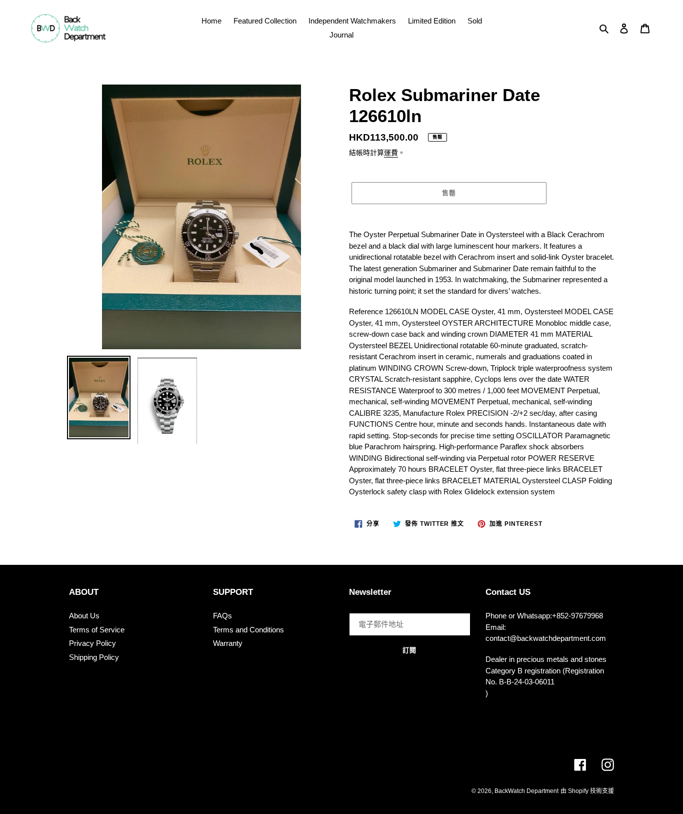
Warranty (227, 643)
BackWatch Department (526, 790)
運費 (391, 153)
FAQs (222, 615)
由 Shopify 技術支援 (587, 790)
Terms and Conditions (248, 629)
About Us (84, 615)
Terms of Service (96, 629)
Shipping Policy (94, 657)
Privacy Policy (92, 643)
